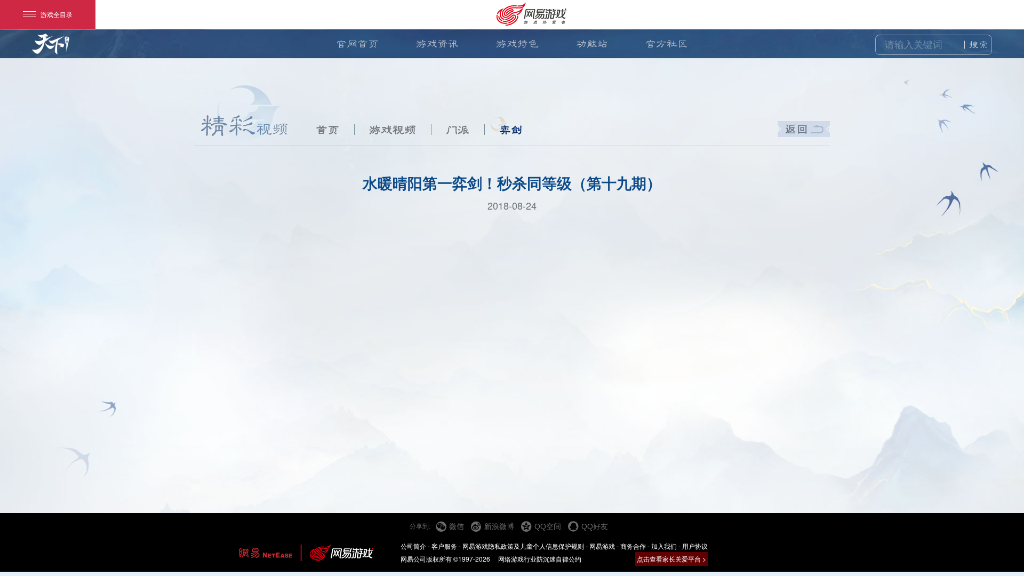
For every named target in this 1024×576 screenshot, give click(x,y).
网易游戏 (602, 545)
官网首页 (357, 43)
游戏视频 (392, 129)
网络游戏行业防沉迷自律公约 (539, 558)
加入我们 (664, 545)
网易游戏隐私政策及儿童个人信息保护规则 (523, 545)
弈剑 (511, 129)
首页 (327, 129)
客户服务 (444, 545)
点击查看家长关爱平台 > (671, 558)
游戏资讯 (437, 43)
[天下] (50, 49)
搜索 (978, 45)
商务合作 (633, 545)
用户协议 (695, 545)
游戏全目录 (57, 14)
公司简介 (413, 545)
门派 (457, 129)
